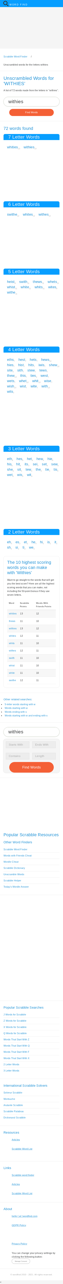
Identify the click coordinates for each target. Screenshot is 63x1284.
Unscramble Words (14, 874)
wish (10, 386)
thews (37, 282)
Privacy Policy (19, 1244)
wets (10, 381)
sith (20, 370)
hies (10, 365)
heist (11, 282)
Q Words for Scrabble (15, 1033)
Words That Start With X (16, 1058)
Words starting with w (16, 708)
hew (39, 459)
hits (31, 365)
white (25, 287)
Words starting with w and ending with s (26, 715)
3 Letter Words (11, 1070)
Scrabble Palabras (14, 1111)
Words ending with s (16, 712)
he (33, 542)
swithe (12, 214)
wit (29, 475)
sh (9, 547)
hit (18, 464)
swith (23, 282)
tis (55, 469)
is (48, 542)
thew (11, 376)
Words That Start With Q (17, 1045)
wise (47, 381)
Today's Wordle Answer (16, 887)
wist (23, 386)
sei (35, 464)
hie (49, 459)
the (38, 469)
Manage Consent (21, 1261)
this (23, 376)
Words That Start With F (16, 1052)
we (31, 547)
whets (52, 282)
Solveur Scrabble (13, 1092)
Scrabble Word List (22, 1149)
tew (28, 469)
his (9, 464)
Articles (16, 1139)
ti (23, 547)
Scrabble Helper (12, 880)
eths (10, 360)
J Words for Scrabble (15, 1014)
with (44, 386)
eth (9, 459)
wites (52, 287)
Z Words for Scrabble (15, 1021)
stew (31, 370)
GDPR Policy (19, 1225)
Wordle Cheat (11, 862)
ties (33, 376)
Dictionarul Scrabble (15, 1117)
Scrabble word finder (23, 1175)
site (10, 370)
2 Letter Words (11, 1064)
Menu (59, 3)
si (16, 547)
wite (34, 386)
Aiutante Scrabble (13, 1105)
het (29, 459)
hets (33, 360)
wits (10, 391)
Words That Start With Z (16, 1039)
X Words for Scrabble (15, 1027)
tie (47, 469)
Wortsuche (9, 1099)
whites (28, 214)
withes (44, 214)
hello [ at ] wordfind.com (24, 1216)
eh (9, 542)
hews (45, 360)
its (26, 464)
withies (29, 147)
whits (39, 287)
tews (43, 370)
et (25, 542)
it (55, 542)
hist (21, 365)
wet (10, 475)
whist (11, 287)
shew (53, 365)
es (17, 542)
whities (12, 147)
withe (11, 292)
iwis (41, 365)
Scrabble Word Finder (15, 849)
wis (19, 475)
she (10, 469)
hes (19, 459)
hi (41, 542)
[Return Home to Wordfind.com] (6, 5)
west (44, 376)
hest (21, 360)
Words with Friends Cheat (18, 855)
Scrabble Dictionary (14, 868)
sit (19, 469)
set (44, 464)
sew (54, 464)
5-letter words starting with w (20, 704)
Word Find (18, 4)
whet (23, 381)
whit (35, 381)
